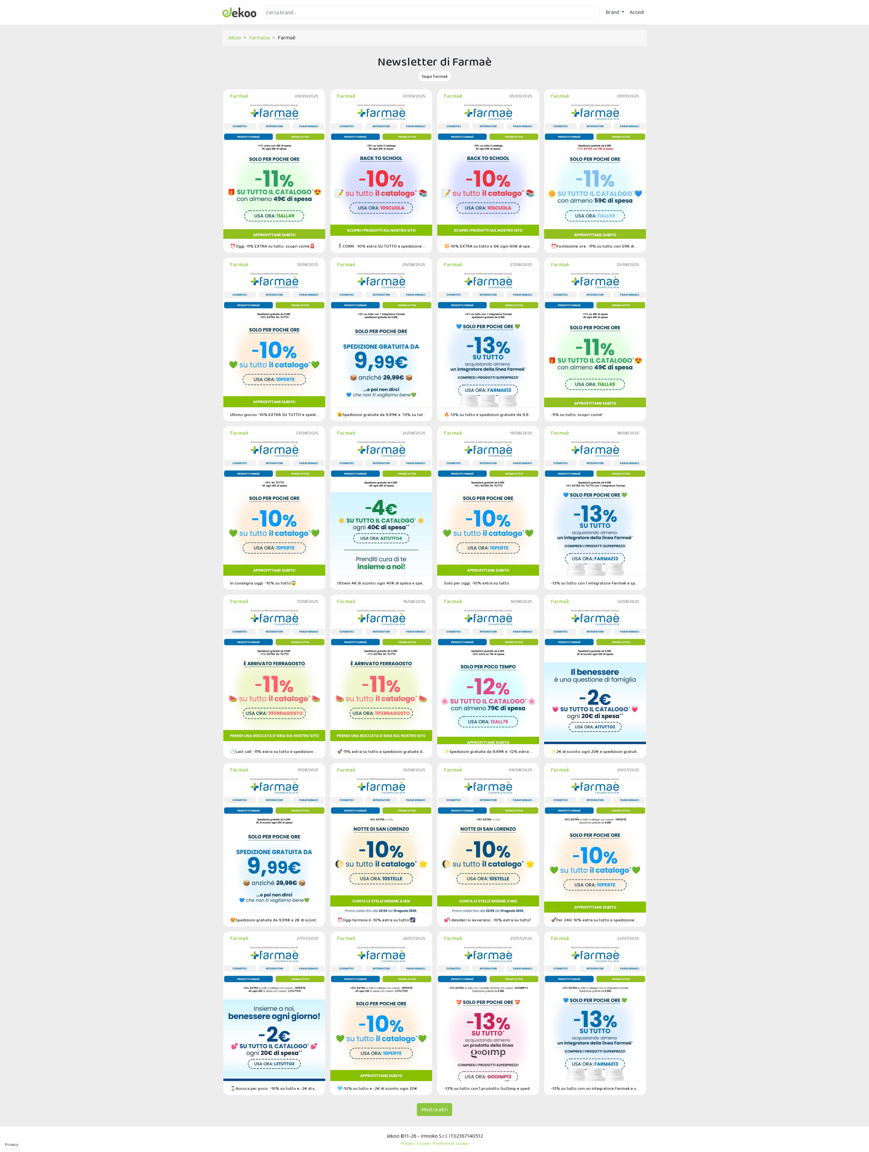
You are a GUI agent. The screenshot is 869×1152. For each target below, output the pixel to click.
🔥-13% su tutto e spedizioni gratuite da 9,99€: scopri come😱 (488, 414)
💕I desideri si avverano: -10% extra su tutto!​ (487, 920)
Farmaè (239, 96)
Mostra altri (434, 1109)
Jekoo (234, 37)
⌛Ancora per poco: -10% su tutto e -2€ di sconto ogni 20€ (274, 1088)
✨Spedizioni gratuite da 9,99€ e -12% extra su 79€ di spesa (488, 751)
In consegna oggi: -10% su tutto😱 (263, 583)
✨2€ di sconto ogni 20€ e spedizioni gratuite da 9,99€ (595, 751)
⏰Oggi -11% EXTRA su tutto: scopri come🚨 (272, 246)
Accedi (637, 12)
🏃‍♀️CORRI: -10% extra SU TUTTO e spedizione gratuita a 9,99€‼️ (381, 246)
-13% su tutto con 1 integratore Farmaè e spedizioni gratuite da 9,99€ (595, 583)
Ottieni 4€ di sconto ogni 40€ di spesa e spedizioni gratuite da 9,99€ (381, 583)
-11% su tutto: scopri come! (577, 414)
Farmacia (259, 37)
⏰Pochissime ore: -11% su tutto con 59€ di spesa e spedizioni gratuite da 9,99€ (595, 246)
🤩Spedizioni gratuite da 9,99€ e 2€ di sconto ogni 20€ (274, 920)
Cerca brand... (277, 22)
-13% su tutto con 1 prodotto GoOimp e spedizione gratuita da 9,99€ (488, 1088)
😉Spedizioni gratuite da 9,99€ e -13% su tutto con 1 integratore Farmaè (381, 414)
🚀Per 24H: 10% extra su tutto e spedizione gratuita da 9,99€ (595, 920)
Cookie (423, 1143)
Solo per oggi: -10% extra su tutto (476, 583)
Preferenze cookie (450, 1143)
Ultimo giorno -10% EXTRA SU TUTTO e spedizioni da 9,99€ (274, 414)
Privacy (11, 1144)
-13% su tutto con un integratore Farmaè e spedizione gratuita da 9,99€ (595, 1088)
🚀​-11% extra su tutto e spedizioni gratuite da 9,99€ (381, 751)
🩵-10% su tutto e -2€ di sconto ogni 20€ (377, 1088)
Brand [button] (613, 12)
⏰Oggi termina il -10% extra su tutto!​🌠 (376, 920)
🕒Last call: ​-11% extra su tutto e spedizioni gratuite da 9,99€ (274, 751)
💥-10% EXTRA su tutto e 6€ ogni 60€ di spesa (488, 246)
